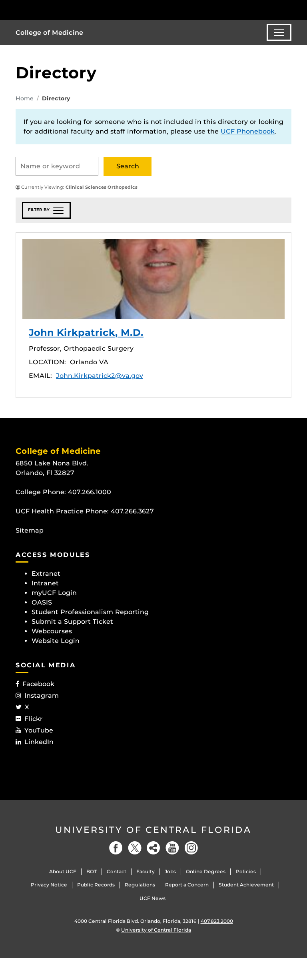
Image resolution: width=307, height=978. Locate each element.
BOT (91, 871)
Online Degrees (205, 871)
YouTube (38, 730)
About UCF (62, 871)
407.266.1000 (89, 492)
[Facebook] (116, 847)
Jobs (170, 871)
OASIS (42, 602)
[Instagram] (191, 847)
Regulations (140, 885)
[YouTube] (172, 847)
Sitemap (30, 530)
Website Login (56, 641)
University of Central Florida (153, 829)
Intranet (45, 583)
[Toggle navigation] (279, 32)
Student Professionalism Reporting (90, 612)
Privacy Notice (49, 885)
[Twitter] (135, 847)
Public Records (96, 885)
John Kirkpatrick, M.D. (153, 279)
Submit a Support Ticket (72, 621)
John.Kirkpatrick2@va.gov (99, 375)
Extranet (46, 573)
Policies (246, 871)
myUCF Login (54, 593)
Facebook (38, 684)
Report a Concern (187, 885)
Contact (116, 871)
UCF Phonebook (248, 131)
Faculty (145, 871)
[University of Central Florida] (69, 10)
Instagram (41, 695)
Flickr (33, 719)
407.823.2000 (217, 921)
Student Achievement (246, 885)
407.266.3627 (132, 511)
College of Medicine (49, 32)
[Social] (153, 847)
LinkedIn (39, 742)
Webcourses (52, 631)
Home (25, 98)
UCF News (152, 898)
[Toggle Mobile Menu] (289, 9)
